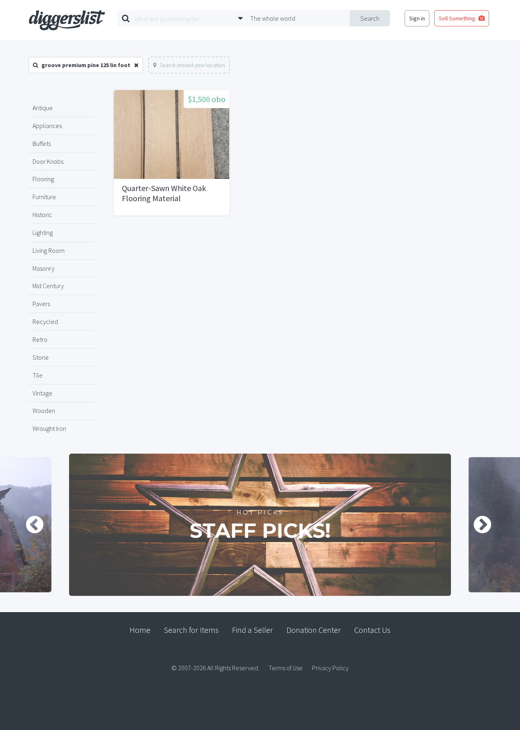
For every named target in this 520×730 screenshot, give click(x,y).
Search (369, 18)
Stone (40, 357)
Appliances (47, 126)
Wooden (43, 410)
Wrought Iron (49, 428)
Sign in (417, 18)
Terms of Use (286, 668)
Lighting (42, 232)
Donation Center (313, 630)
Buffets (41, 143)
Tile (37, 375)
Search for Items (191, 630)
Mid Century (48, 286)
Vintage (42, 393)
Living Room (48, 250)
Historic (42, 215)
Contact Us (372, 630)
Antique (42, 108)
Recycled (45, 321)
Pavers (41, 304)
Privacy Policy (330, 668)
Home (140, 630)
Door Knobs (47, 161)
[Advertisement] (300, 288)
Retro (40, 339)
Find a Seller (252, 630)
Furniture (44, 197)
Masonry (43, 268)
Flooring (43, 179)
